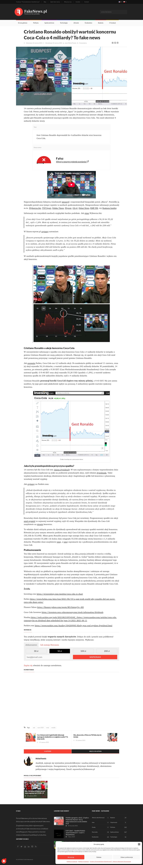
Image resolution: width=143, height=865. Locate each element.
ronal (47, 727)
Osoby (100, 827)
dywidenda (101, 473)
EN (121, 2)
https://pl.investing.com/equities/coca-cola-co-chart (60, 594)
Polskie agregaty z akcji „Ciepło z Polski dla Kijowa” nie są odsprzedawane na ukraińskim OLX (77, 820)
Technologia (64, 23)
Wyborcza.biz (35, 208)
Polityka (36, 23)
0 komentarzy (83, 43)
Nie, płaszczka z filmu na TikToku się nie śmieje (87, 736)
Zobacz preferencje (127, 857)
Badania (100, 23)
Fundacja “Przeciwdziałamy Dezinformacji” (28, 2)
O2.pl (75, 208)
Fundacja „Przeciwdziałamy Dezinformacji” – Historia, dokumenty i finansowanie (110, 861)
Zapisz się (28, 665)
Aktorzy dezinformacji (100, 817)
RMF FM (94, 208)
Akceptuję (71, 857)
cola (34, 727)
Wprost (68, 208)
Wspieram (95, 657)
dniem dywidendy (62, 469)
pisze (87, 213)
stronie (40, 524)
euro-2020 (41, 727)
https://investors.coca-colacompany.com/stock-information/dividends (72, 612)
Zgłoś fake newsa (55, 2)
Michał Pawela (72, 43)
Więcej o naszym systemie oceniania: (71, 161)
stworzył (65, 202)
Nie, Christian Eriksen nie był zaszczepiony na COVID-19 (35, 792)
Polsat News (84, 208)
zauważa (31, 363)
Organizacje (118, 822)
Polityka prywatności (72, 861)
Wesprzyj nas (68, 2)
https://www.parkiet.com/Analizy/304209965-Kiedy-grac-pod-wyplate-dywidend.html (73, 625)
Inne (100, 822)
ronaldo (53, 727)
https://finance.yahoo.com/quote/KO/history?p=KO (60, 607)
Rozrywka (100, 832)
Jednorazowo (31, 645)
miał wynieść (29, 521)
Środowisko (88, 23)
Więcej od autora (95, 751)
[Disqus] (71, 699)
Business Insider (109, 208)
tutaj (59, 542)
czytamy (45, 231)
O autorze (47, 751)
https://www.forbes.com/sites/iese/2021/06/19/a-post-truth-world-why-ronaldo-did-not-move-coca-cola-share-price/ (69, 600)
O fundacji (112, 23)
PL (126, 2)
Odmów (98, 857)
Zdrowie (76, 23)
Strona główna (22, 23)
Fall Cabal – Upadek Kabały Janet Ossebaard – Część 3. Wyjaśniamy (75, 832)
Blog (45, 2)
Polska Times (58, 208)
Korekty (78, 2)
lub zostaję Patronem (49, 645)
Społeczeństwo (49, 23)
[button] (139, 844)
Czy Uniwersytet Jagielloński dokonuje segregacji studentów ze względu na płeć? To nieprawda (52, 737)
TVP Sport (46, 208)
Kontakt (86, 2)
